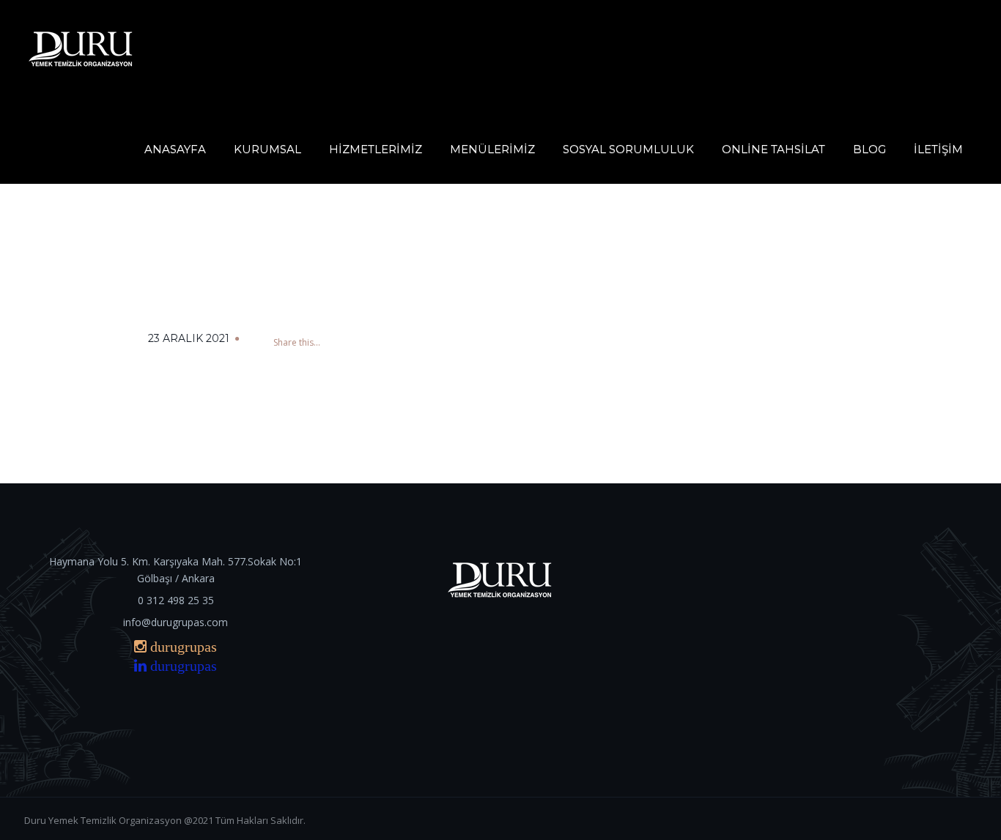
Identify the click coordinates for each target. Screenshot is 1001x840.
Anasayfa (175, 149)
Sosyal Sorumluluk (628, 149)
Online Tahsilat (773, 149)
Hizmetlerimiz (375, 149)
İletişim (938, 149)
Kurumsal (267, 149)
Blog (869, 149)
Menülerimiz (492, 149)
